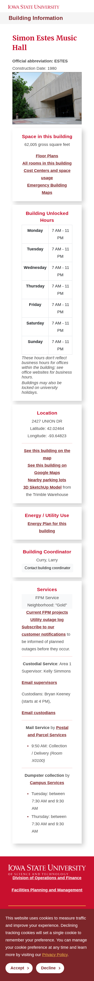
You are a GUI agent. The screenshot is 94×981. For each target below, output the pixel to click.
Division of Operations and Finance (47, 878)
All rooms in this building (47, 163)
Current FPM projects (47, 612)
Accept (17, 968)
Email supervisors (39, 682)
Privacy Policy (55, 954)
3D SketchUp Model (42, 487)
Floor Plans (47, 156)
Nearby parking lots (47, 480)
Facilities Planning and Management (47, 890)
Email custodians (38, 712)
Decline (48, 968)
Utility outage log (47, 619)
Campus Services (47, 782)
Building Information (36, 18)
